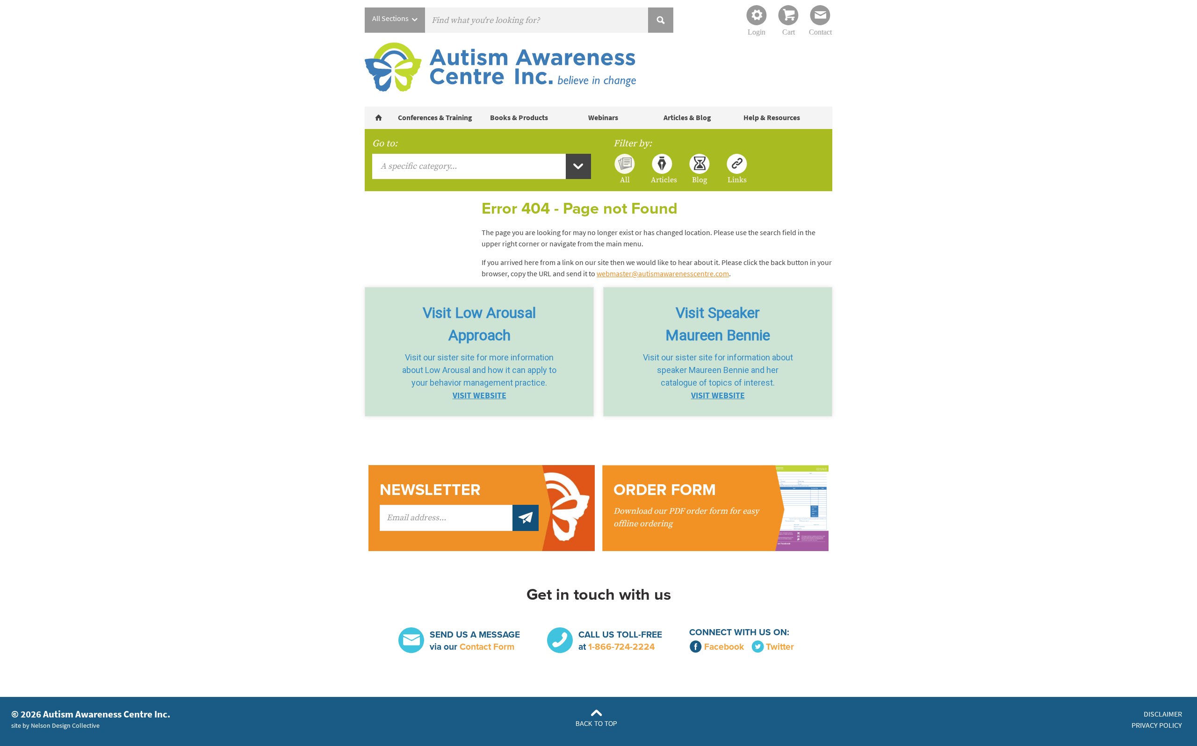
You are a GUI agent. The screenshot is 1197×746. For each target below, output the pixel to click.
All (625, 179)
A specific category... (419, 166)
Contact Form (487, 646)
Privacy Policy (1157, 725)
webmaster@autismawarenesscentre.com (663, 274)
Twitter (780, 646)
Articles (662, 179)
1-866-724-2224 (621, 646)
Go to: (384, 143)
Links (737, 179)
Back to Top (596, 723)
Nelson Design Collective (65, 725)
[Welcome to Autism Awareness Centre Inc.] (379, 118)
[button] (479, 351)
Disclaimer (1163, 714)
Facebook (724, 646)
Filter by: (632, 143)
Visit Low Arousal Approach (479, 324)
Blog (699, 179)
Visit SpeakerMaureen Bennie (717, 324)
